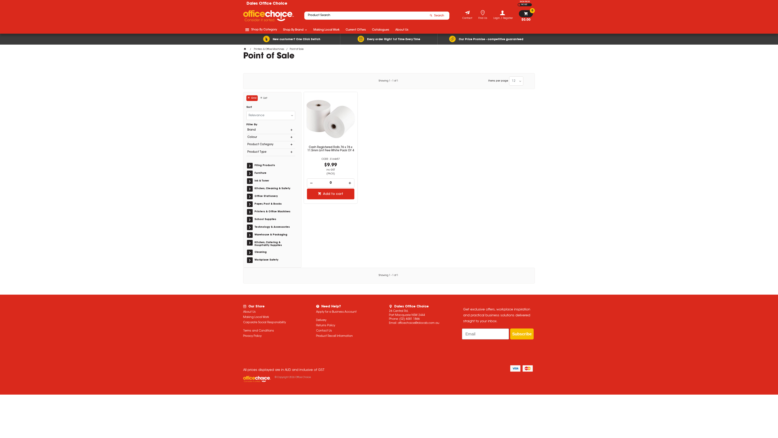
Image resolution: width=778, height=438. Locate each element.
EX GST (519, 5)
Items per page (498, 81)
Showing (388, 81)
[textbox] (365, 16)
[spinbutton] (330, 183)
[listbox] (516, 81)
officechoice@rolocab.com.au (418, 323)
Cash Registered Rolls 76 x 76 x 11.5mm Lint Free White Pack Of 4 (330, 149)
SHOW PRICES (525, 2)
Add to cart (332, 194)
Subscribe (522, 334)
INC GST (524, 4)
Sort (249, 107)
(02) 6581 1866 (409, 319)
